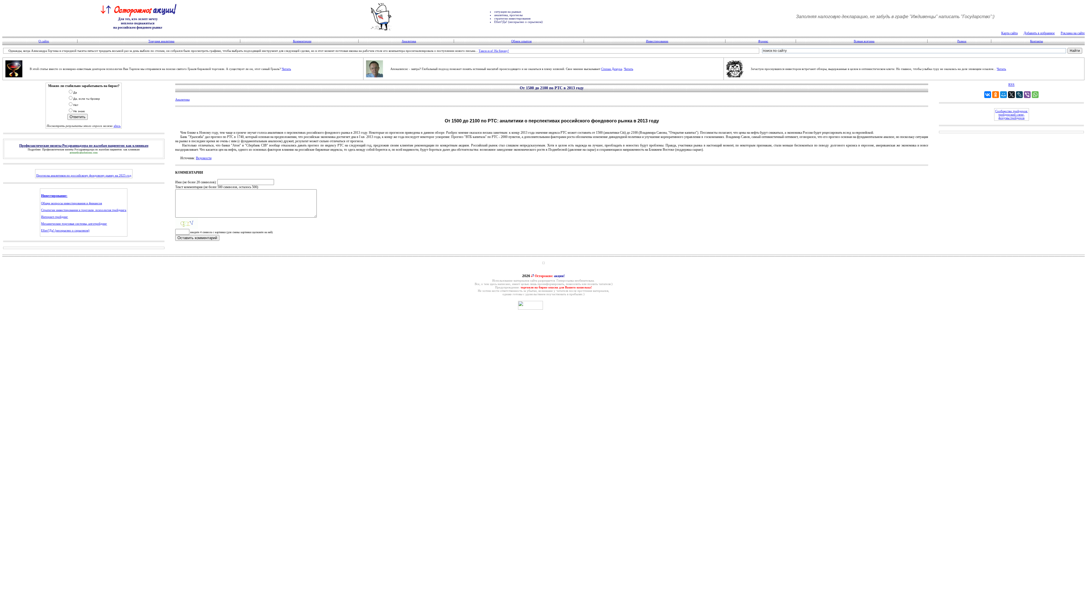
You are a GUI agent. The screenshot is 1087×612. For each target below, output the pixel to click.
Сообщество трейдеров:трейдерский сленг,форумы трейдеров (1011, 114)
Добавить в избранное (1039, 33)
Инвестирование (657, 41)
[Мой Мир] (1003, 94)
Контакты (1036, 41)
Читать (286, 69)
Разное (961, 41)
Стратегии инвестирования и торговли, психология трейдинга (83, 210)
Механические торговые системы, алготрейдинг (74, 223)
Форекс (763, 41)
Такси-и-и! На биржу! (494, 50)
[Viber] (1027, 94)
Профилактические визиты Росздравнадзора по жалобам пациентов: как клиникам (91, 149)
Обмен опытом (521, 41)
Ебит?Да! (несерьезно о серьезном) (65, 230)
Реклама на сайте (1073, 33)
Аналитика (409, 41)
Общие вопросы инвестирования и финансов (71, 203)
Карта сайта (1009, 33)
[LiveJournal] (1019, 94)
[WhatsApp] (1035, 94)
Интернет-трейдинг (54, 216)
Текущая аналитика (161, 41)
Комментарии (302, 41)
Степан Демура (611, 69)
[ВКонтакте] (987, 94)
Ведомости (203, 158)
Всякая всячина (864, 41)
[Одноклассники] (995, 94)
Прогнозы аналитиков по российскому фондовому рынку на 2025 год (83, 175)
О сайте (43, 41)
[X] (1011, 94)
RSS (1011, 85)
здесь (117, 126)
